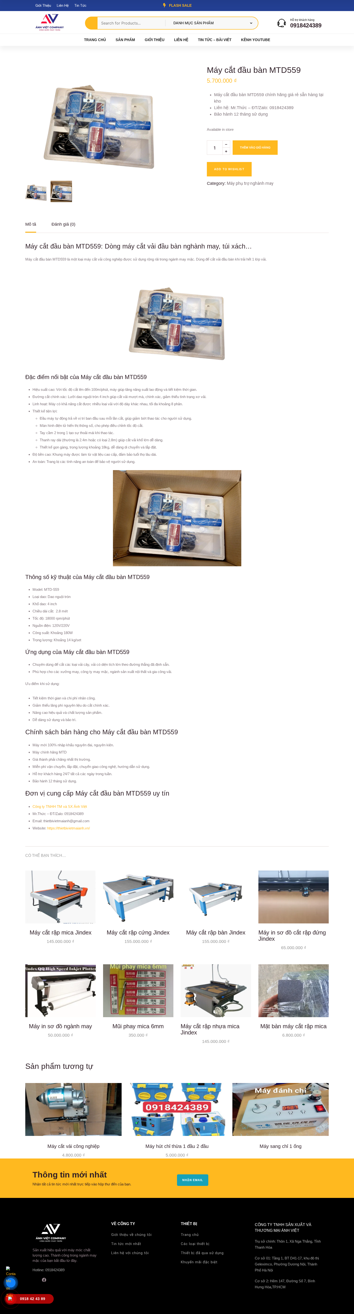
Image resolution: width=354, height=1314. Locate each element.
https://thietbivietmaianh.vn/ (68, 828)
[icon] (34, 1280)
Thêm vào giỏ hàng (255, 147)
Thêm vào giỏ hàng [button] (88, 916)
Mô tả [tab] (30, 224)
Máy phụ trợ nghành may (250, 183)
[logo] (49, 23)
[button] (161, 77)
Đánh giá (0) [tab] (63, 224)
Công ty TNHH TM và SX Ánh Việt (60, 806)
